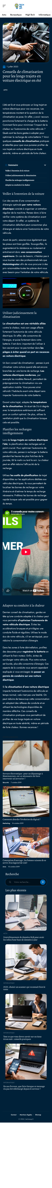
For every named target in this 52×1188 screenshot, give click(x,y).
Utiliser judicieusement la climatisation (20, 175)
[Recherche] (47, 6)
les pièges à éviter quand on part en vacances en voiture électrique (26, 352)
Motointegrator (11, 264)
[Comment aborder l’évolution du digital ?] (26, 801)
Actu (5, 90)
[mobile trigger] (5, 6)
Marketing (6, 823)
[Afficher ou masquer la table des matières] (32, 165)
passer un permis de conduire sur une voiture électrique (24, 676)
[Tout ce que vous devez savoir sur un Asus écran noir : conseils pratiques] (26, 1012)
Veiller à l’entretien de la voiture (17, 170)
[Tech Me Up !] (19, 6)
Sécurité (6, 782)
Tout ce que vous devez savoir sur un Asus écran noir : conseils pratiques (22, 1038)
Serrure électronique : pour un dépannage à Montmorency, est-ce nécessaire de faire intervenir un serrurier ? (23, 776)
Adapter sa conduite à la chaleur (17, 185)
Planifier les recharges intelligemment (19, 180)
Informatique (9, 983)
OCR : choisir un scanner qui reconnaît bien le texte (24, 988)
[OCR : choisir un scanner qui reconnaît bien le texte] (26, 962)
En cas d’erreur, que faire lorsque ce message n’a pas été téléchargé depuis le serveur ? (24, 1087)
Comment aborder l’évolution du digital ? (21, 819)
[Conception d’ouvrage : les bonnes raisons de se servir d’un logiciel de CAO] (26, 842)
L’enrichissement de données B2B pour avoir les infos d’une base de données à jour (23, 938)
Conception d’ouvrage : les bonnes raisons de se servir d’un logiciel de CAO (24, 861)
